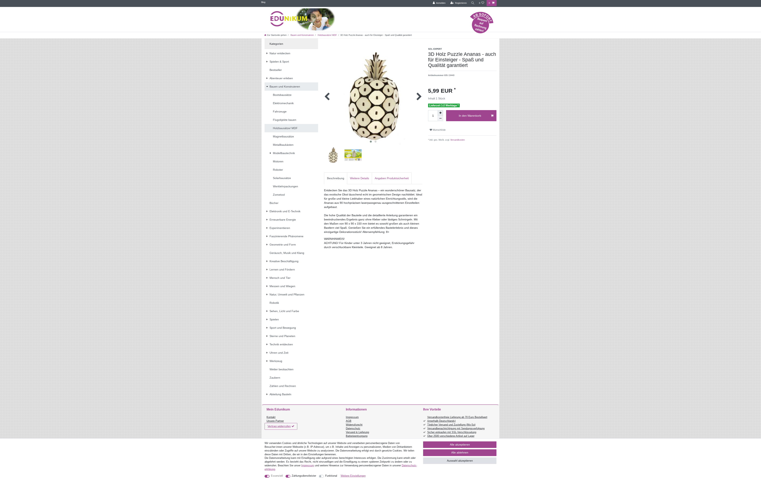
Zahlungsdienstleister (304, 475)
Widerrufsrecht (354, 424)
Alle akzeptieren (460, 444)
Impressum (352, 417)
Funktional (331, 475)
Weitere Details (359, 178)
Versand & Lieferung (357, 432)
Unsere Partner (275, 421)
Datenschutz (353, 428)
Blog (263, 2)
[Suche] (473, 3)
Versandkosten (457, 140)
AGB (348, 421)
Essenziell (277, 475)
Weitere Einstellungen (353, 475)
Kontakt (271, 417)
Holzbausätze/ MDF (327, 35)
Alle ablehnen (459, 452)
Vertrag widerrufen (279, 426)
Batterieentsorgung (356, 436)
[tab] (335, 178)
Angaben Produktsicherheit (392, 178)
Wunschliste (439, 130)
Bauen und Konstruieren (302, 35)
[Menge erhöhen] (440, 113)
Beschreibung (335, 178)
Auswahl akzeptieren (460, 460)
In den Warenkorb (470, 115)
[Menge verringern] (440, 118)
